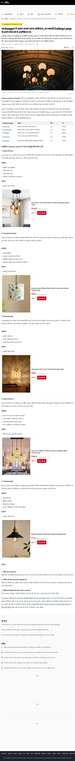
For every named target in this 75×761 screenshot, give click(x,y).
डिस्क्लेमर (43, 753)
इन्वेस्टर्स (54, 753)
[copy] (73, 47)
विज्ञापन (15, 753)
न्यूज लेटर (10, 753)
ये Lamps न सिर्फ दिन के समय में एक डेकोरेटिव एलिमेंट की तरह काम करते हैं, (23, 598)
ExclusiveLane (6, 129)
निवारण (58, 753)
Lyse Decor (6, 126)
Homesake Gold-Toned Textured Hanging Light (47, 369)
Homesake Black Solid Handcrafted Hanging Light (48, 534)
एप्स (24, 753)
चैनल (32, 753)
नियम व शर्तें (72, 753)
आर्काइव (20, 753)
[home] (7, 2)
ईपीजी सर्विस (37, 753)
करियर (27, 753)
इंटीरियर (16, 44)
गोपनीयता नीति (65, 753)
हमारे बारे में (3, 753)
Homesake (5, 133)
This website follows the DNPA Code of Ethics (17, 758)
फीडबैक (49, 753)
